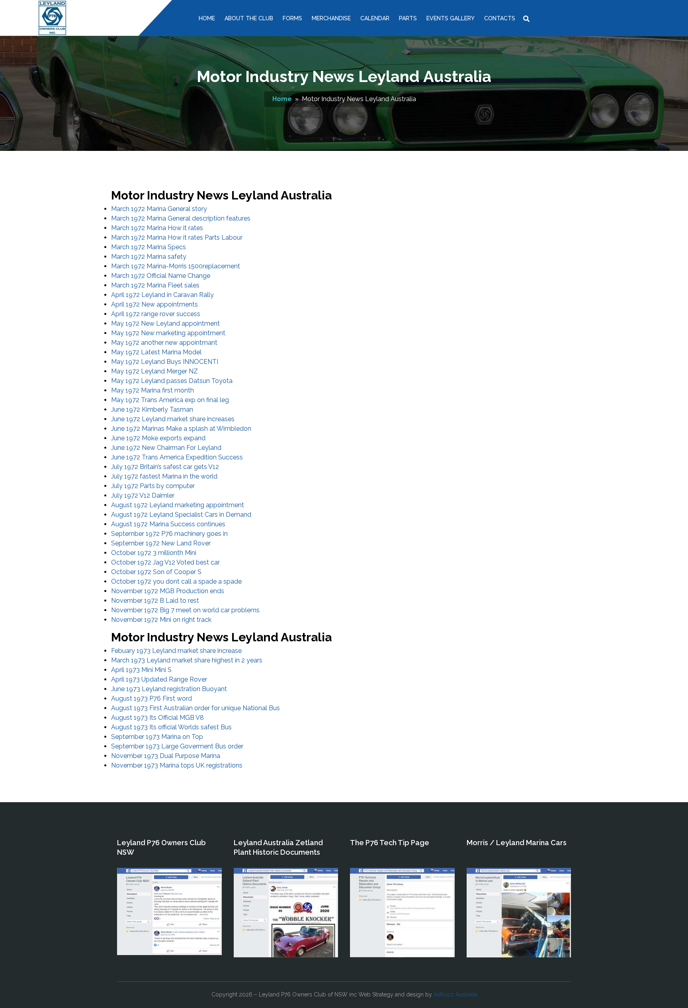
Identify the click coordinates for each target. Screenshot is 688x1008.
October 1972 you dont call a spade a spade (176, 581)
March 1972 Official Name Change (160, 275)
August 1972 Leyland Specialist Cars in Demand (181, 514)
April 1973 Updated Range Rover (159, 679)
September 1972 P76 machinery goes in (169, 533)
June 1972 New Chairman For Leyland (166, 447)
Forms (292, 18)
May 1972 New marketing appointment (168, 333)
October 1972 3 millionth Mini (153, 553)
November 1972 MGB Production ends (167, 591)
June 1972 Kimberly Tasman (152, 409)
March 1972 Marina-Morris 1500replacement (175, 266)
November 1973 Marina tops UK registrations (176, 765)
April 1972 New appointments (154, 304)
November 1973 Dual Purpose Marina (165, 756)
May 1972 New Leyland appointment (165, 323)
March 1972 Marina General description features (180, 218)
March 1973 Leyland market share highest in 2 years (186, 660)
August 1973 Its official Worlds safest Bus (171, 727)
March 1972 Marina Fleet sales (155, 285)
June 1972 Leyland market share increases (173, 419)
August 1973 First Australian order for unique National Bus (195, 708)
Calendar (374, 18)
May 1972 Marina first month (152, 390)
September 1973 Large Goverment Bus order (177, 746)
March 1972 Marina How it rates (157, 228)
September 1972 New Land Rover (161, 543)
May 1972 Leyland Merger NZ (154, 371)
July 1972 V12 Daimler (142, 495)
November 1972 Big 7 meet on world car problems (185, 610)
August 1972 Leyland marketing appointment (177, 505)
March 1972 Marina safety (148, 256)
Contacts (499, 18)
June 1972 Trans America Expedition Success (177, 457)
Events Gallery (450, 18)
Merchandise (331, 18)
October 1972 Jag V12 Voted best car (165, 562)
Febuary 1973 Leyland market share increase (176, 650)
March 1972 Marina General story (159, 209)
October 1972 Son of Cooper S (156, 572)
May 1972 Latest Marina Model (156, 352)
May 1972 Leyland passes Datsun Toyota (172, 381)
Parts (408, 18)
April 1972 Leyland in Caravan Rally (162, 295)
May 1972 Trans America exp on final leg (170, 400)
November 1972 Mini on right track (161, 619)
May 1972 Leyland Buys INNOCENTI (164, 361)
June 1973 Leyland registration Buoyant (169, 689)
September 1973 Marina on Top (157, 736)
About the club (249, 18)
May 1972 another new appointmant (164, 342)
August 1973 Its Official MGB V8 (157, 717)
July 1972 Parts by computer (153, 486)
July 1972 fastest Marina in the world (164, 476)
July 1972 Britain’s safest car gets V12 (165, 467)
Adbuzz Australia (455, 994)
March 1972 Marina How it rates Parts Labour (176, 237)
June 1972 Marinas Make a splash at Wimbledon (181, 428)
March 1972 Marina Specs (148, 247)
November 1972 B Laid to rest (155, 600)
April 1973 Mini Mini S (141, 670)
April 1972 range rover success (155, 314)
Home (207, 18)
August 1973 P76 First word (151, 698)
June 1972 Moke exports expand (158, 438)
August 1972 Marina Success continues (168, 524)
